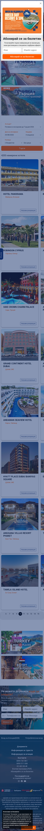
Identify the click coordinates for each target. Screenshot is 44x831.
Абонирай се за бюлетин (22, 56)
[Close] (40, 3)
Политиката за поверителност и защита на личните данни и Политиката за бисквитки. (16, 825)
